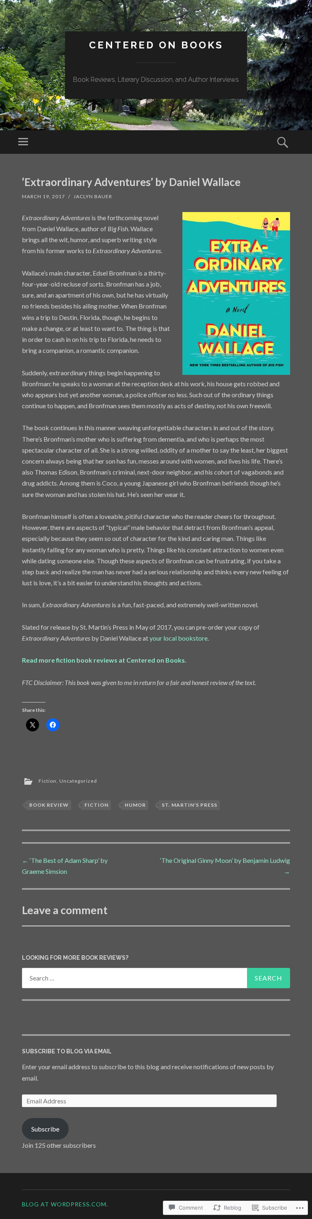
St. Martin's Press (189, 805)
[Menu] (23, 142)
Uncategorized (78, 781)
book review (49, 805)
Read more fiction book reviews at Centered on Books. (104, 660)
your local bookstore (179, 638)
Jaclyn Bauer (93, 196)
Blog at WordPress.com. (65, 1204)
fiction (96, 805)
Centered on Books (156, 45)
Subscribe (45, 1129)
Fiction (47, 781)
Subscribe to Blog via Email (67, 1051)
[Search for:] (156, 978)
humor (135, 805)
